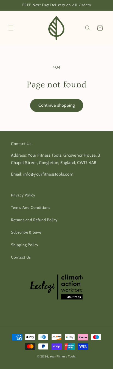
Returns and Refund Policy (34, 219)
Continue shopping (56, 105)
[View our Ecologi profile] (57, 286)
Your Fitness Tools (63, 356)
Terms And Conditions (30, 207)
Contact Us (21, 257)
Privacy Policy (23, 195)
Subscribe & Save (26, 232)
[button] (11, 28)
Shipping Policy (24, 244)
